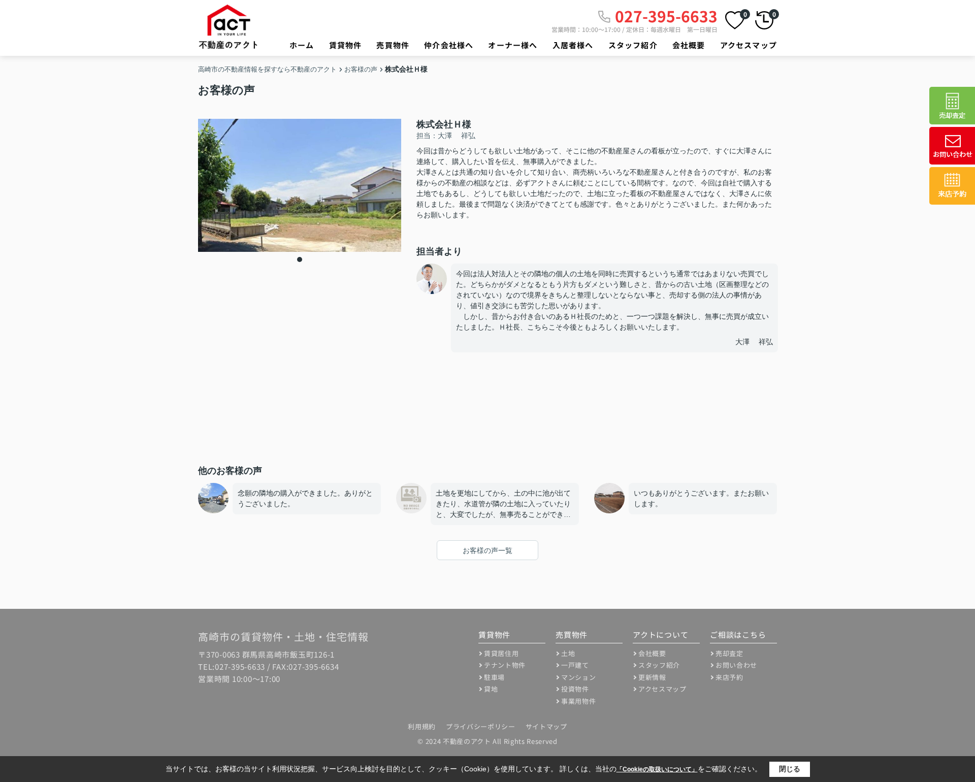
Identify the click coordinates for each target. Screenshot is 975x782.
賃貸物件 (345, 45)
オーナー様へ (512, 45)
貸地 (491, 689)
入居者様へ (573, 45)
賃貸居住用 (501, 653)
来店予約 (729, 677)
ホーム (301, 45)
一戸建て (575, 665)
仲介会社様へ (448, 45)
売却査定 (729, 653)
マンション (578, 677)
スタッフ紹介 (633, 45)
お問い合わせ (736, 665)
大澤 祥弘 (754, 342)
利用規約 (422, 726)
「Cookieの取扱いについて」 (657, 769)
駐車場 (494, 677)
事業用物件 (578, 701)
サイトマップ (546, 726)
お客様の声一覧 (487, 550)
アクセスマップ (748, 45)
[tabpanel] (299, 185)
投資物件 (575, 689)
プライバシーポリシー (480, 726)
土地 (568, 653)
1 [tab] (299, 259)
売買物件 (392, 45)
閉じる (789, 769)
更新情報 (652, 677)
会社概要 (688, 45)
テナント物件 (505, 665)
